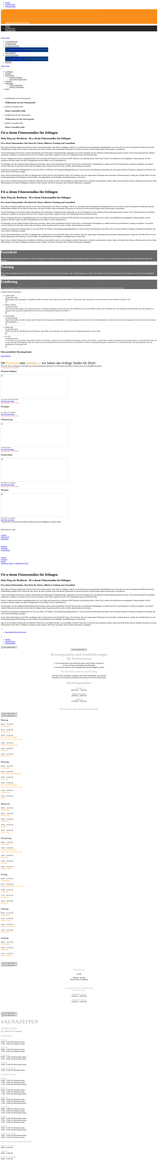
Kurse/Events (12, 46)
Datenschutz (5, 537)
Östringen (4, 548)
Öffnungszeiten (10, 6)
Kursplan (4, 559)
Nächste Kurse (10, 4)
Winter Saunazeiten (17, 58)
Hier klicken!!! (6, 356)
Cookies (3, 535)
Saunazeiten (12, 55)
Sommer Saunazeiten (17, 60)
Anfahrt (3, 557)
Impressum (4, 539)
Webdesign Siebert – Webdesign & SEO (14, 563)
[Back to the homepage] (49, 19)
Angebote (10, 53)
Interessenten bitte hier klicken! (17, 23)
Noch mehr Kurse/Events (19, 51)
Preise (8, 62)
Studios (7, 3)
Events (3, 561)
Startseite (10, 44)
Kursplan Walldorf (16, 48)
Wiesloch (4, 546)
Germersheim (5, 550)
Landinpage (11, 42)
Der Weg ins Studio (7, 401)
